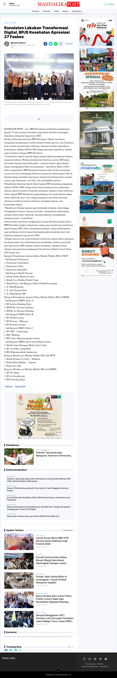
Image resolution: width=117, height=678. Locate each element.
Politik (56, 11)
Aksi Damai (41, 612)
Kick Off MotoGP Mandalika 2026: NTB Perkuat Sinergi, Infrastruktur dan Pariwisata (38, 498)
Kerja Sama (104, 666)
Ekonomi (35, 11)
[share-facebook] (45, 44)
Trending (110, 4)
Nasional (8, 387)
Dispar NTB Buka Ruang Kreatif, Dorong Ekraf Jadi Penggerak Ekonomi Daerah (38, 489)
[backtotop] (58, 672)
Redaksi (100, 664)
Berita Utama (42, 593)
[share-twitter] (51, 44)
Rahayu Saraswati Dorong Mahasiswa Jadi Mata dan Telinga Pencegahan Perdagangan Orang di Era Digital (39, 508)
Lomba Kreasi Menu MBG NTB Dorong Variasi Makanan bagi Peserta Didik (52, 541)
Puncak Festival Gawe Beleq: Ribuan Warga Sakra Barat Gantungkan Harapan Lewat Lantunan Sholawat (51, 560)
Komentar (69, 44)
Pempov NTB (20, 387)
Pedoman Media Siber (90, 666)
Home (6, 23)
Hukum (65, 11)
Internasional (76, 11)
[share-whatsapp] (56, 44)
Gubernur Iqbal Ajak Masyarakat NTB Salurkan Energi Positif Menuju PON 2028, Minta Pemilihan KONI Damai (38, 480)
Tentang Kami (90, 664)
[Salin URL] (61, 44)
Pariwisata (46, 11)
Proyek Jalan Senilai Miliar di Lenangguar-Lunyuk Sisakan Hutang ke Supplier (51, 579)
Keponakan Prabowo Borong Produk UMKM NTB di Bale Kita (33, 516)
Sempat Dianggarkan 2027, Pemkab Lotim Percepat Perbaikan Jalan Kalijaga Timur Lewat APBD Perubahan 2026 (54, 618)
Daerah (40, 554)
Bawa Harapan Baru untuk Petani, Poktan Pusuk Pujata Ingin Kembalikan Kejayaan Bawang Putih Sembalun (54, 599)
